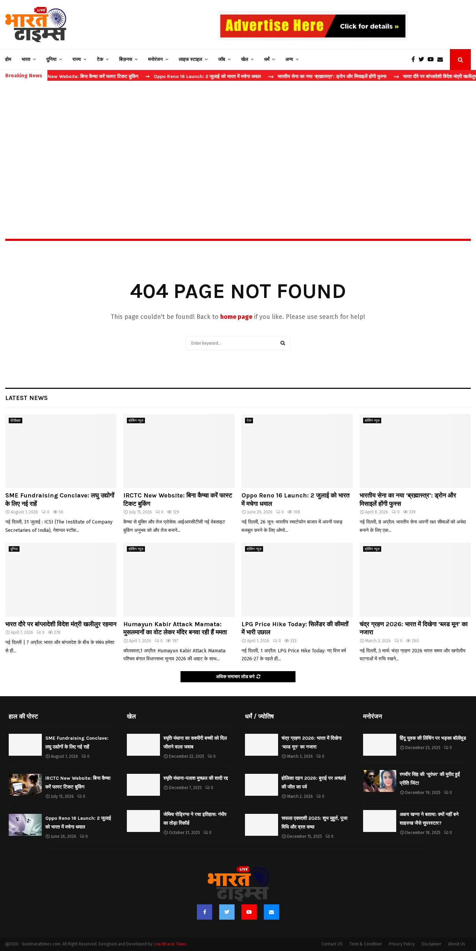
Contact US (332, 944)
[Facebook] (415, 59)
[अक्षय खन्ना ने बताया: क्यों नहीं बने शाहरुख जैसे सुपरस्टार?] (379, 821)
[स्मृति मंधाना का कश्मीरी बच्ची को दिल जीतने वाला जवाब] (143, 745)
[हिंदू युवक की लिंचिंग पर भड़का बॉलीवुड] (379, 745)
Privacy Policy (402, 944)
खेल (244, 59)
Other (15, 420)
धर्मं (266, 59)
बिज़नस (125, 59)
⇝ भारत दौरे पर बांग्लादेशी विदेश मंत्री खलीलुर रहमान (416, 76)
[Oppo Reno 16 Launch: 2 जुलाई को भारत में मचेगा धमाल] (297, 451)
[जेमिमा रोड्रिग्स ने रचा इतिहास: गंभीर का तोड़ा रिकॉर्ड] (143, 821)
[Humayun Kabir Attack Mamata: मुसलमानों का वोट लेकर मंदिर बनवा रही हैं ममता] (179, 580)
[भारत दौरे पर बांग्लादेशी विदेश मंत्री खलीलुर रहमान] (60, 580)
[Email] (441, 59)
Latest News (26, 398)
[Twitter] (423, 59)
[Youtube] (432, 59)
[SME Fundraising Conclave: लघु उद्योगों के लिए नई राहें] (60, 451)
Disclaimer (431, 944)
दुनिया (51, 59)
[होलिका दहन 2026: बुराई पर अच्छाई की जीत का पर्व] (261, 785)
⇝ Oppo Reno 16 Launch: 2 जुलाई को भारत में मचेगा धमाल (178, 76)
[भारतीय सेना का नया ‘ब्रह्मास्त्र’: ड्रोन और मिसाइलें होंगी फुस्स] (415, 451)
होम (8, 59)
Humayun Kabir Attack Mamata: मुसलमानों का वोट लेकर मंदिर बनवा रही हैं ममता (175, 628)
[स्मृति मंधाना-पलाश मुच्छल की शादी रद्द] (143, 785)
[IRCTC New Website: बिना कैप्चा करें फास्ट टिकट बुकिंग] (179, 451)
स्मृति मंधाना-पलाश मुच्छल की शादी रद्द (195, 778)
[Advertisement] (238, 145)
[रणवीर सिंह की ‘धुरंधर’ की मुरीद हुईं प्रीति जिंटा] (379, 781)
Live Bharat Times (170, 944)
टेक (100, 59)
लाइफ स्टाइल (190, 59)
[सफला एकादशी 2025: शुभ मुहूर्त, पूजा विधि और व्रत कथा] (261, 825)
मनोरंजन (155, 59)
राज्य (76, 59)
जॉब (221, 59)
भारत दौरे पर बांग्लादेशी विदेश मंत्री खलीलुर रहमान (60, 624)
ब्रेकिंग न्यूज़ (136, 420)
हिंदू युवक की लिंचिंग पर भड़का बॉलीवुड (433, 738)
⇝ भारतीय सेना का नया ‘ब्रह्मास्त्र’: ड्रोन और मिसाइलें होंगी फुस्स (303, 76)
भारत (26, 59)
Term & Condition (366, 944)
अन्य (289, 59)
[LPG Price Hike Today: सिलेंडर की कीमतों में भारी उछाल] (297, 580)
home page (236, 317)
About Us (456, 944)
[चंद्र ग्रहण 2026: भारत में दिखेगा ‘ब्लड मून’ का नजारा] (415, 580)
